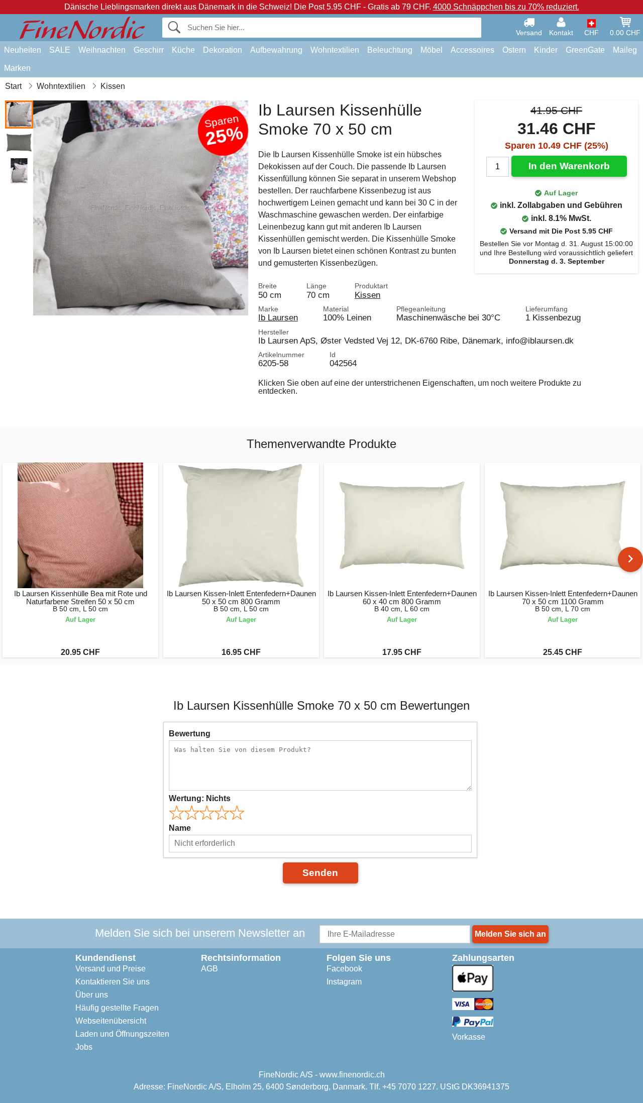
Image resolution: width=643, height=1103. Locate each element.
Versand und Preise (110, 968)
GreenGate (585, 50)
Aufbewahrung (276, 50)
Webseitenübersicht (110, 1021)
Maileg (625, 50)
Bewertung (189, 733)
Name (180, 828)
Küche (183, 50)
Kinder (546, 50)
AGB (209, 968)
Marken (17, 68)
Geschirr (149, 50)
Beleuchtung (389, 50)
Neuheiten (22, 50)
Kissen (367, 295)
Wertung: (200, 798)
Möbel (431, 50)
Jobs (83, 1047)
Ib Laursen (278, 317)
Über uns (91, 994)
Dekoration (222, 50)
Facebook (344, 968)
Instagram (344, 981)
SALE (59, 50)
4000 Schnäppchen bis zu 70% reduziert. (506, 7)
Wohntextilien (334, 50)
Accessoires (472, 50)
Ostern (514, 50)
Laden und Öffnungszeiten (122, 1034)
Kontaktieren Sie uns (112, 981)
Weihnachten (102, 50)
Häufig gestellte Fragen (117, 1008)
